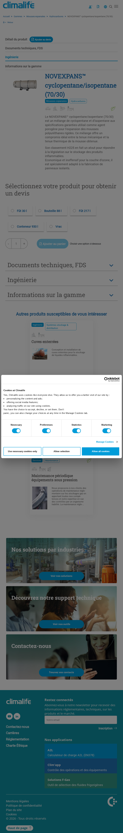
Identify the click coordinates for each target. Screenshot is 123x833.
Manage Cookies (105, 442)
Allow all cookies (101, 451)
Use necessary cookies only (22, 451)
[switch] (46, 430)
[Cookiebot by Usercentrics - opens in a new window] (106, 379)
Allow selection (62, 451)
